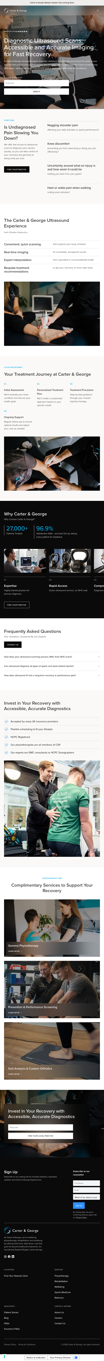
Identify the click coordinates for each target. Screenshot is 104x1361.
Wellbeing (59, 1286)
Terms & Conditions (26, 1344)
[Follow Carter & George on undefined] (5, 1256)
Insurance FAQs (12, 1329)
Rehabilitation (61, 1281)
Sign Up (79, 1205)
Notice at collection (36, 1357)
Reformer (59, 1297)
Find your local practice (13, 77)
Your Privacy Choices (60, 1357)
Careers (58, 1318)
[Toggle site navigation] (98, 10)
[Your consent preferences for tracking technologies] (4, 1356)
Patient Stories (11, 1312)
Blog (6, 1318)
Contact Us (60, 1323)
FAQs (6, 1323)
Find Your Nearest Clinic (16, 1275)
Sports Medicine (63, 1292)
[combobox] (36, 83)
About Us (59, 1312)
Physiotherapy (62, 1275)
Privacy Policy (81, 1217)
